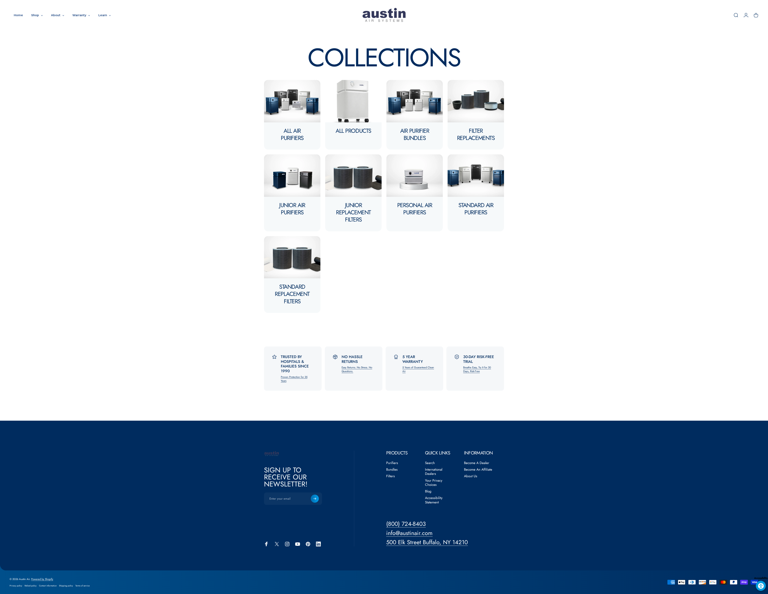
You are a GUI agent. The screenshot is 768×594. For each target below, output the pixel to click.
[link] (427, 542)
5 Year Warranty (412, 359)
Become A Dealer (476, 463)
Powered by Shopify (42, 579)
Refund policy (31, 585)
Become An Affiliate (478, 469)
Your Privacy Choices (433, 482)
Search (430, 463)
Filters (390, 476)
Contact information (48, 585)
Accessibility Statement (433, 500)
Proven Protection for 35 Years (294, 379)
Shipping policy (66, 585)
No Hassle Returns (352, 359)
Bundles (392, 469)
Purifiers (392, 463)
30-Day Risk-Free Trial (478, 359)
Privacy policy (16, 585)
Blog (428, 491)
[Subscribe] (315, 499)
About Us (470, 476)
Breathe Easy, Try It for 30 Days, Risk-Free (477, 369)
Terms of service (82, 585)
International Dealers (433, 471)
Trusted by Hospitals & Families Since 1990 (295, 364)
